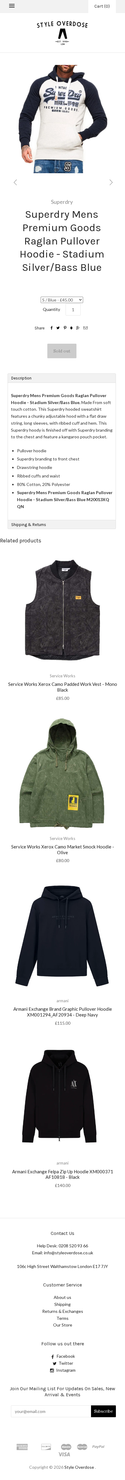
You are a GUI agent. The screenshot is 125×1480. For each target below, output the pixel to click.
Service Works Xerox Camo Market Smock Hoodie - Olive (62, 849)
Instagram (66, 1370)
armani (62, 1000)
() (102, 6)
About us (62, 1297)
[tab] (62, 378)
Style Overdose (79, 1467)
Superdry (62, 201)
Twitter (66, 1363)
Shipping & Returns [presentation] (28, 524)
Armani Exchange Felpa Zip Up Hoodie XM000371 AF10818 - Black (62, 1174)
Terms (62, 1318)
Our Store (62, 1324)
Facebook (66, 1356)
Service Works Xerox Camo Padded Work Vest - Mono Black (62, 687)
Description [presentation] (21, 378)
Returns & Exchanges (62, 1311)
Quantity (51, 309)
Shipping (62, 1304)
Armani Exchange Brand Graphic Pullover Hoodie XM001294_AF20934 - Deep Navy (62, 1011)
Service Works (62, 675)
